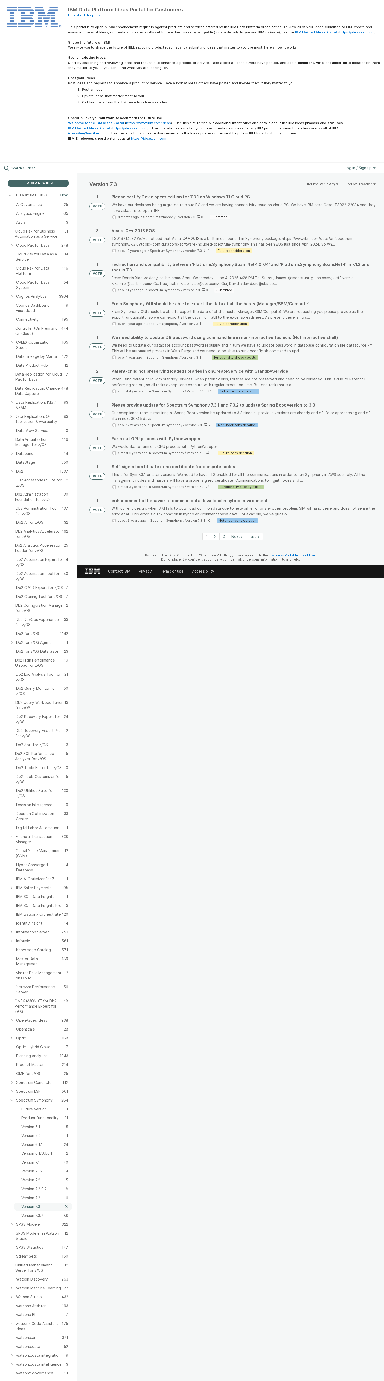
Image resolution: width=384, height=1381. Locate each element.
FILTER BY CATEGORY (31, 195)
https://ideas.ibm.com (356, 32)
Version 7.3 (186, 217)
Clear (64, 195)
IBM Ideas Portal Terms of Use (292, 555)
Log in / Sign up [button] (359, 167)
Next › (236, 536)
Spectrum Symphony (159, 217)
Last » (254, 536)
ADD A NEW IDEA (40, 183)
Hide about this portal (84, 15)
